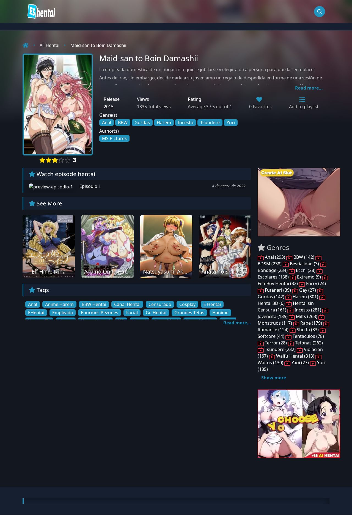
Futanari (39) (278, 290)
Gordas (142, 122)
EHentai (36, 313)
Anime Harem (59, 304)
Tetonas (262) (308, 343)
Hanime (220, 313)
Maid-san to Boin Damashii (98, 45)
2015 (109, 107)
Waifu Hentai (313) (295, 356)
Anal (106, 122)
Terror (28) (276, 343)
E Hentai (212, 304)
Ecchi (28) (306, 270)
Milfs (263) (306, 316)
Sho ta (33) (308, 330)
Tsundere (210, 122)
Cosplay (187, 304)
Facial (132, 313)
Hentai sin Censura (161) (286, 306)
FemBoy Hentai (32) (278, 283)
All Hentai (49, 45)
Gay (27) (307, 290)
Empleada (62, 313)
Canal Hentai (127, 304)
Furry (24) (315, 283)
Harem (164, 122)
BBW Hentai (94, 304)
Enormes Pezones (99, 313)
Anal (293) (275, 257)
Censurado (159, 304)
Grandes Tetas (189, 313)
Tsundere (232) (280, 349)
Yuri (231, 122)
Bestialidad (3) (304, 264)
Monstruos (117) (275, 323)
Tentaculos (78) (308, 336)
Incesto (185, 122)
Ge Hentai (156, 313)
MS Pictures (114, 138)
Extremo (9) (309, 277)
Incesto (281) (307, 310)
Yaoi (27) (300, 363)
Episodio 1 (89, 186)
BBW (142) (303, 257)
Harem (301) (305, 297)
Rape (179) (311, 323)
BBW (123, 122)
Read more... (309, 88)
